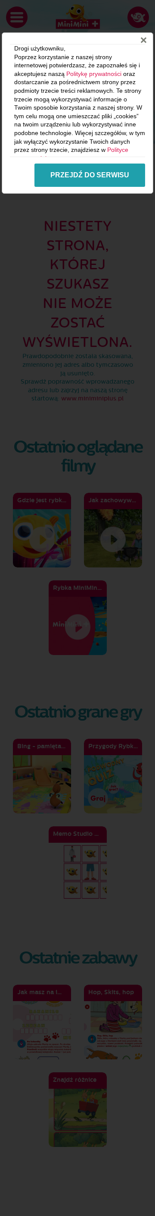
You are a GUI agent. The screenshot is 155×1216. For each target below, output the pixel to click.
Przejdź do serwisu (89, 175)
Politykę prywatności (93, 73)
